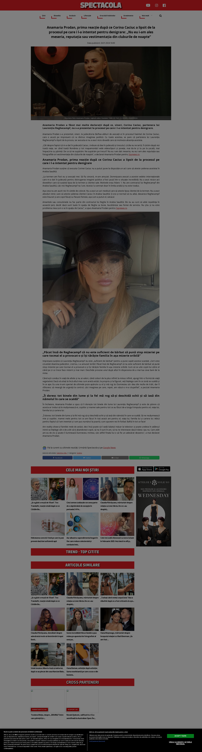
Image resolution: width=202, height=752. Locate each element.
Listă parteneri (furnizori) (97, 741)
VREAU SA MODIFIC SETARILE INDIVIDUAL (180, 743)
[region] (101, 740)
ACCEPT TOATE (180, 736)
